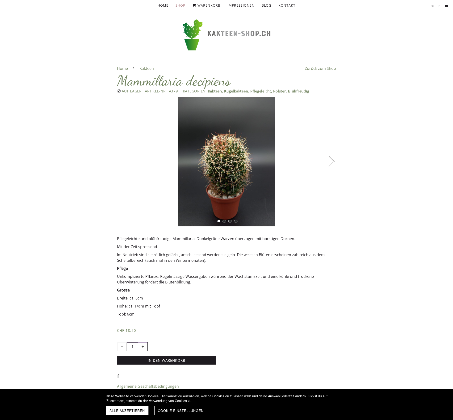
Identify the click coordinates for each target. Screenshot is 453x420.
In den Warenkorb (166, 360)
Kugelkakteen (236, 91)
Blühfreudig (298, 91)
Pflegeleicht (260, 91)
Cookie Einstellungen (181, 410)
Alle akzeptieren (127, 410)
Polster (279, 91)
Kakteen (215, 91)
